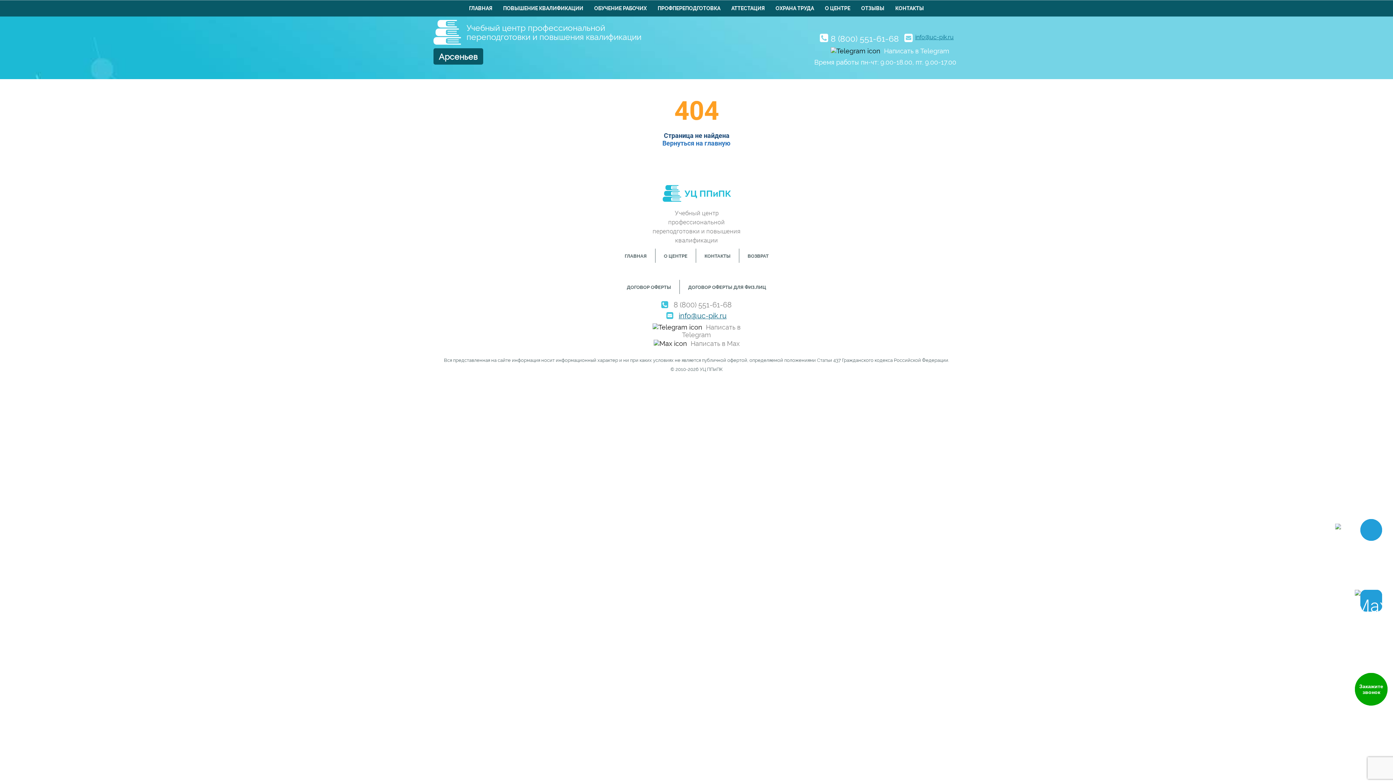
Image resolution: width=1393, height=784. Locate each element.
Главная (480, 8)
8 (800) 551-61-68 (865, 39)
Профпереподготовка (689, 8)
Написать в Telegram (916, 51)
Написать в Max (715, 343)
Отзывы (872, 8)
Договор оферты (649, 287)
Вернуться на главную (696, 143)
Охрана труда (795, 8)
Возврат (758, 256)
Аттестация (748, 8)
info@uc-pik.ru (934, 37)
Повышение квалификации (543, 8)
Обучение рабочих (620, 8)
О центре (837, 8)
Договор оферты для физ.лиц (727, 287)
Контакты (909, 8)
